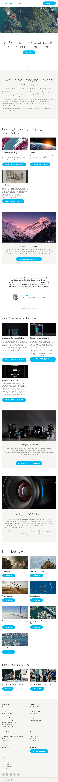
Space (3, 709)
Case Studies (5, 734)
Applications (5, 704)
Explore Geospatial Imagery (14, 164)
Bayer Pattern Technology (8, 726)
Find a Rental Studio (35, 743)
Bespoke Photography (7, 713)
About (31, 731)
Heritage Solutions (34, 715)
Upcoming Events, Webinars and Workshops (12, 736)
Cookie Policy (5, 764)
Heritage (4, 711)
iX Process (29, 52)
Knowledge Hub (6, 731)
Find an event (37, 688)
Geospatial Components (36, 711)
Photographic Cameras (35, 720)
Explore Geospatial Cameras (14, 360)
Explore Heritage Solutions (14, 399)
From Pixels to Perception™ (9, 720)
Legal (3, 757)
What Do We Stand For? (36, 734)
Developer (4, 745)
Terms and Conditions (7, 766)
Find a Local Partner (35, 740)
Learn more (8, 575)
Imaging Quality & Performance (10, 717)
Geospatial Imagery (7, 706)
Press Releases (6, 740)
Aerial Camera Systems (35, 706)
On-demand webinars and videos (10, 743)
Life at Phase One (34, 736)
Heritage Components (35, 718)
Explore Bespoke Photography (29, 259)
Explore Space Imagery (40, 164)
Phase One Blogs (6, 747)
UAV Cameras (33, 709)
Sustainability (33, 738)
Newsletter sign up (39, 751)
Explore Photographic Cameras (29, 463)
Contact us (49, 3)
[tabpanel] (29, 31)
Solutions (32, 704)
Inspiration (4, 738)
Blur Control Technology (8, 724)
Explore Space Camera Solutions (43, 359)
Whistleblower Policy (7, 769)
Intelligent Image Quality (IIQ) (9, 722)
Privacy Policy (5, 762)
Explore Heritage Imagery (13, 201)
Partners (8, 688)
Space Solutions (34, 713)
